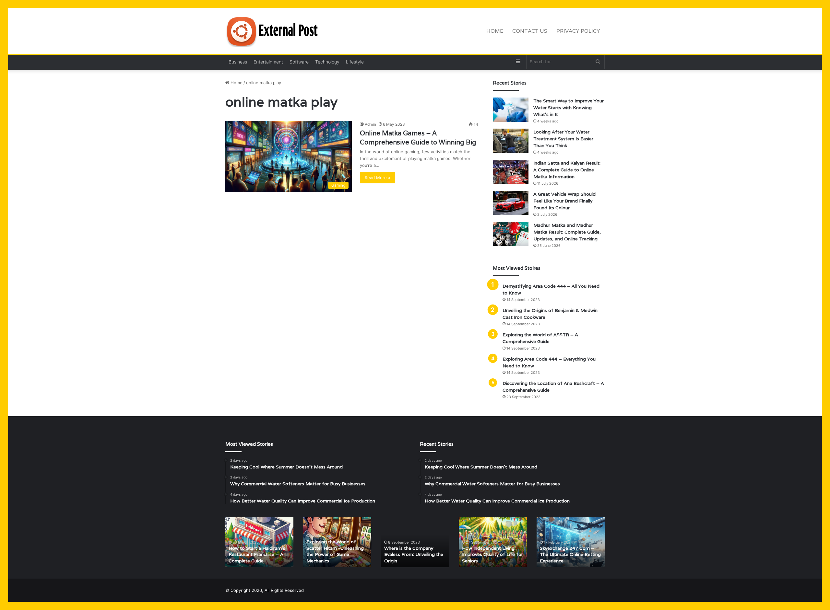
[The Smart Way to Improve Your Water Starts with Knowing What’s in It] (510, 110)
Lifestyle (355, 61)
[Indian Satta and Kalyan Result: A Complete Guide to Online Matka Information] (510, 172)
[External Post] (274, 31)
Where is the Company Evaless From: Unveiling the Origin (413, 554)
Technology (327, 61)
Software (299, 61)
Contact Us (529, 31)
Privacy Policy (578, 31)
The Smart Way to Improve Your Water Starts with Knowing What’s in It (568, 107)
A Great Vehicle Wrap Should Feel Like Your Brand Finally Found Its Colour (564, 201)
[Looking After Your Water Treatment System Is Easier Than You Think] (510, 141)
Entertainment (268, 61)
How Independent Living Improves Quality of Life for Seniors (492, 554)
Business (238, 61)
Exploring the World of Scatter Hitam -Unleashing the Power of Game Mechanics (335, 551)
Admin (370, 124)
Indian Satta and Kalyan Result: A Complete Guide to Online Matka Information (566, 169)
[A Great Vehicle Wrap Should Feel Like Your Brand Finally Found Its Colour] (510, 203)
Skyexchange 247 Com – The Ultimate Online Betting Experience (570, 554)
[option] (259, 542)
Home (494, 31)
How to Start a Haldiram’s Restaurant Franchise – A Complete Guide (257, 554)
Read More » (377, 177)
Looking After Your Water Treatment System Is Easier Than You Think (563, 138)
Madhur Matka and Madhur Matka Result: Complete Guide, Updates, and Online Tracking (567, 232)
